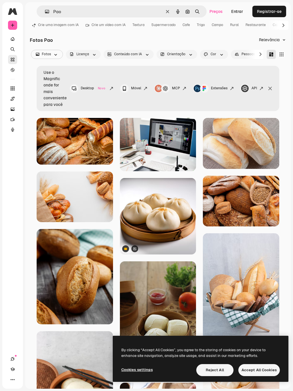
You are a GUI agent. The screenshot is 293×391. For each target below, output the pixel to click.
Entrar (237, 11)
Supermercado (163, 25)
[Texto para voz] (12, 129)
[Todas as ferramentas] (12, 88)
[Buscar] (12, 49)
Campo (217, 25)
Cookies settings (137, 369)
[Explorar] (12, 69)
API (254, 88)
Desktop (93, 88)
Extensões (219, 88)
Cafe (186, 25)
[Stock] (12, 59)
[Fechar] (270, 88)
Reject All (215, 370)
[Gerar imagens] (12, 109)
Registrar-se (269, 11)
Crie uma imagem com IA (58, 25)
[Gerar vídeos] (12, 119)
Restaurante (256, 25)
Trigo (201, 25)
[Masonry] (271, 54)
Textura (138, 25)
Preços (216, 11)
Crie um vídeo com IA (109, 25)
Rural (234, 25)
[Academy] (12, 369)
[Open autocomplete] (45, 11)
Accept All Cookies (259, 370)
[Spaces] (12, 98)
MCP (176, 88)
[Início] (12, 39)
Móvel (136, 88)
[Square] (281, 54)
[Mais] (12, 379)
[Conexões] (12, 359)
